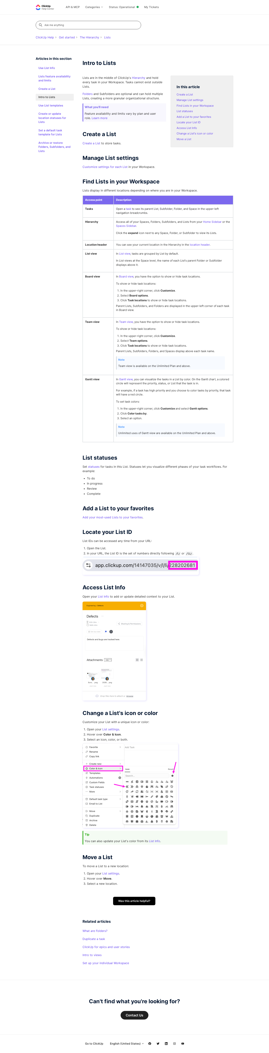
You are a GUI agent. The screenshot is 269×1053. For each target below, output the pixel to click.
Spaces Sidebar (126, 226)
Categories (93, 7)
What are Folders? (95, 931)
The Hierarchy (89, 37)
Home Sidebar (212, 222)
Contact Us (134, 1015)
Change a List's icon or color (195, 133)
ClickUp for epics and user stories (106, 947)
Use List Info (46, 68)
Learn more (99, 118)
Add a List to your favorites (194, 117)
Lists (107, 37)
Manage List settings (190, 100)
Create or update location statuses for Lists (52, 118)
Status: (122, 7)
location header (200, 244)
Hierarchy (138, 78)
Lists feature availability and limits (54, 78)
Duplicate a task (94, 939)
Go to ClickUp (94, 1043)
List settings (110, 729)
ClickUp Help (45, 37)
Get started (67, 37)
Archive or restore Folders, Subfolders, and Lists (54, 147)
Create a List (185, 94)
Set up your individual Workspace (106, 963)
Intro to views (92, 955)
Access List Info (187, 128)
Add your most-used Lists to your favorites (113, 517)
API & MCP (73, 7)
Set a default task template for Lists (50, 132)
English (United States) (125, 1043)
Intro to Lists (46, 97)
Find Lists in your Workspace (195, 105)
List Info (103, 596)
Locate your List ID (189, 122)
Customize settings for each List (105, 167)
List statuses (185, 111)
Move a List (184, 139)
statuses (94, 466)
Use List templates (50, 105)
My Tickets (151, 7)
